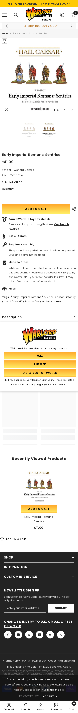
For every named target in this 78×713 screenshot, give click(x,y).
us (37, 301)
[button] (64, 109)
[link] (20, 431)
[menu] (4, 14)
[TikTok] (39, 634)
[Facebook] (8, 634)
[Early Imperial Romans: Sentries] (39, 486)
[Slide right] (71, 26)
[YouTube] (50, 634)
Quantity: (8, 188)
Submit (61, 608)
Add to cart (36, 209)
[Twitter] (61, 634)
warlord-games (52, 301)
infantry (71, 297)
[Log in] (62, 14)
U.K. (44, 622)
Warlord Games (24, 170)
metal (7, 301)
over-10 (17, 301)
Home (5, 33)
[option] (39, 79)
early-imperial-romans (27, 297)
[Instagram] (18, 634)
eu (45, 297)
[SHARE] (73, 209)
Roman (29, 301)
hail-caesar (56, 297)
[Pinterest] (29, 634)
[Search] (15, 14)
